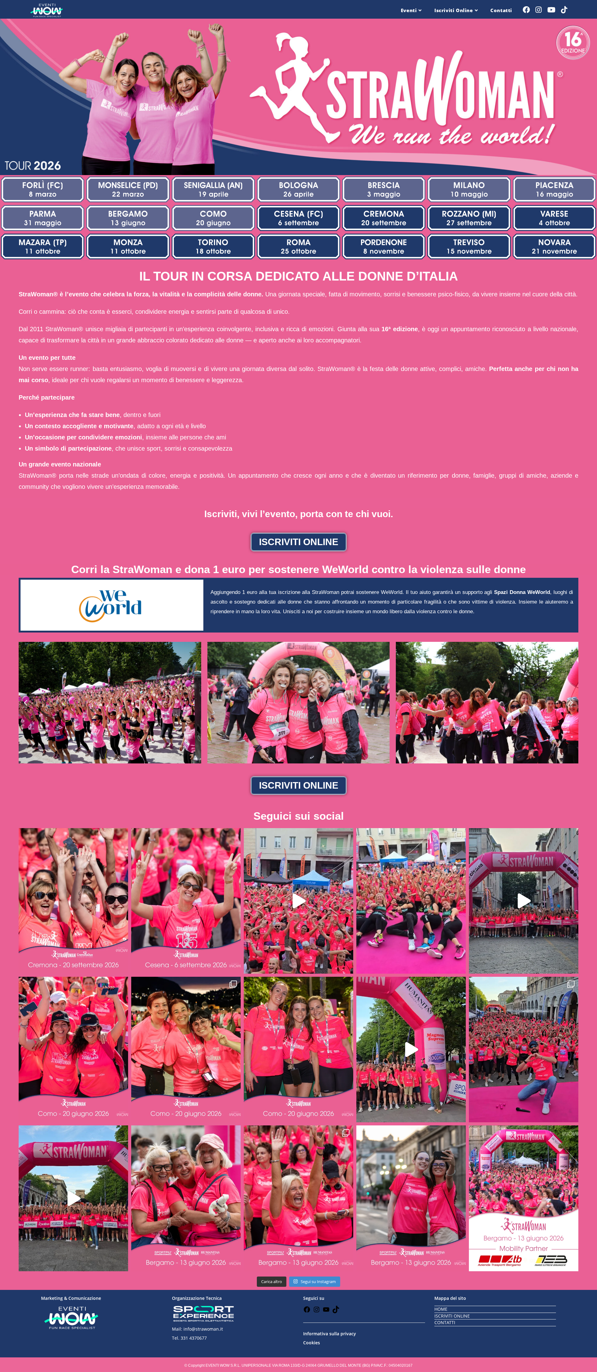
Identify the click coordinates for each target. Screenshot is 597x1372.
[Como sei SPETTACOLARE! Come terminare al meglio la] (411, 901)
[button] (26, 703)
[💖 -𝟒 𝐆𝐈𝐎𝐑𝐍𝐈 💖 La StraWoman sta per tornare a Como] (298, 1049)
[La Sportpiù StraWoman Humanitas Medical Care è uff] (73, 1198)
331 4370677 (194, 1338)
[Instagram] (316, 1311)
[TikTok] (336, 1311)
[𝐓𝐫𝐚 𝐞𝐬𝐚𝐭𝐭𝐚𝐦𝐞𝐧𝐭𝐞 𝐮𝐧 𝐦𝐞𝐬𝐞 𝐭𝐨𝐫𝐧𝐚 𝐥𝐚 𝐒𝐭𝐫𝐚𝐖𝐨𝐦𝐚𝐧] (73, 901)
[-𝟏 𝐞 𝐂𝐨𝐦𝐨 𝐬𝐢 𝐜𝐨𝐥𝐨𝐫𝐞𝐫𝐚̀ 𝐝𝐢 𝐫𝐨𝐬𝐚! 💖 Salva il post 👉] (186, 1049)
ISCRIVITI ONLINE (452, 1316)
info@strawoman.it (203, 1329)
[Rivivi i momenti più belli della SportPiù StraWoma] (411, 1049)
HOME (440, 1309)
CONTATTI (444, 1322)
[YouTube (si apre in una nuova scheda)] (551, 9)
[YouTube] (326, 1311)
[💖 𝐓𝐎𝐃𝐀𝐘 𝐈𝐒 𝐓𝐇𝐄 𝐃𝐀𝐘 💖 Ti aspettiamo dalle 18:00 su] (186, 1198)
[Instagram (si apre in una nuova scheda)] (538, 9)
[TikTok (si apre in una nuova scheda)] (564, 9)
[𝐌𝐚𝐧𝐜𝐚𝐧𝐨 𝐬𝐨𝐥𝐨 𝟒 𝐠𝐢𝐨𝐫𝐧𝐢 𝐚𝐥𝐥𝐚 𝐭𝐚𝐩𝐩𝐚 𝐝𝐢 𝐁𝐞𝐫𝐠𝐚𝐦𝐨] (411, 1198)
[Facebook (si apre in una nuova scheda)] (526, 9)
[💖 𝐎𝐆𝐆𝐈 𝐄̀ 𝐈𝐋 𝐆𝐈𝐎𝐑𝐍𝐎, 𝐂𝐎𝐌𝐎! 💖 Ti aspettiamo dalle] (73, 1049)
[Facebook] (307, 1311)
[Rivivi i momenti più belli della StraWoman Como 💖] (298, 901)
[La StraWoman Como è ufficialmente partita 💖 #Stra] (523, 901)
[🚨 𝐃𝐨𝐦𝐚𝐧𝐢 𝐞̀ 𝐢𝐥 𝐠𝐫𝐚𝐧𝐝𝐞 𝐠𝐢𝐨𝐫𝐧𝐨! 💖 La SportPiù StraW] (298, 1198)
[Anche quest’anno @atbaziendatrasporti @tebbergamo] (523, 1198)
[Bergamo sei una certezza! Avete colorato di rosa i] (523, 1049)
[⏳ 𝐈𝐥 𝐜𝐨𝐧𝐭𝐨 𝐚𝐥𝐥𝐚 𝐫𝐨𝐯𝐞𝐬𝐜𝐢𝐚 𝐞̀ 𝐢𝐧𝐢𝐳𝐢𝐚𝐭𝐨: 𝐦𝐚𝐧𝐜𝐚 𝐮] (186, 901)
